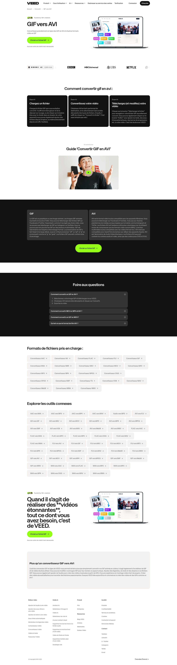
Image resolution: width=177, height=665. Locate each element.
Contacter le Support (108, 620)
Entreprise (80, 609)
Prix (78, 605)
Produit (46, 3)
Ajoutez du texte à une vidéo (37, 615)
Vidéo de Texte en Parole (61, 635)
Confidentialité (106, 609)
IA (70, 3)
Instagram (105, 645)
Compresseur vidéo (34, 626)
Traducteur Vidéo (34, 637)
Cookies (104, 616)
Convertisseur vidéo (35, 629)
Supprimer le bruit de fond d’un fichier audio (63, 625)
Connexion (133, 3)
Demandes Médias (108, 624)
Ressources (79, 3)
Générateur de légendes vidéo (38, 622)
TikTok (104, 649)
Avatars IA (56, 605)
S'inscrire (145, 3)
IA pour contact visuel (60, 620)
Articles (79, 623)
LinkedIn (104, 638)
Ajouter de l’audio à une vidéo (38, 605)
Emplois (104, 605)
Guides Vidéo (81, 630)
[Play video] (88, 172)
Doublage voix (57, 645)
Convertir (38, 9)
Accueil (29, 9)
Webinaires (81, 627)
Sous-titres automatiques (36, 618)
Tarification (119, 3)
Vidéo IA (55, 613)
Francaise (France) (141, 659)
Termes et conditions (108, 613)
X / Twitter (105, 641)
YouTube (104, 634)
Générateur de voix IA (60, 616)
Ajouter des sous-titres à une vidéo (36, 610)
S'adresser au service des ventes (100, 3)
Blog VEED (80, 619)
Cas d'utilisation (59, 3)
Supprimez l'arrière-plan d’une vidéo (61, 640)
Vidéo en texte (33, 633)
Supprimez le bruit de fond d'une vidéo (61, 630)
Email (103, 652)
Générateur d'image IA (60, 609)
